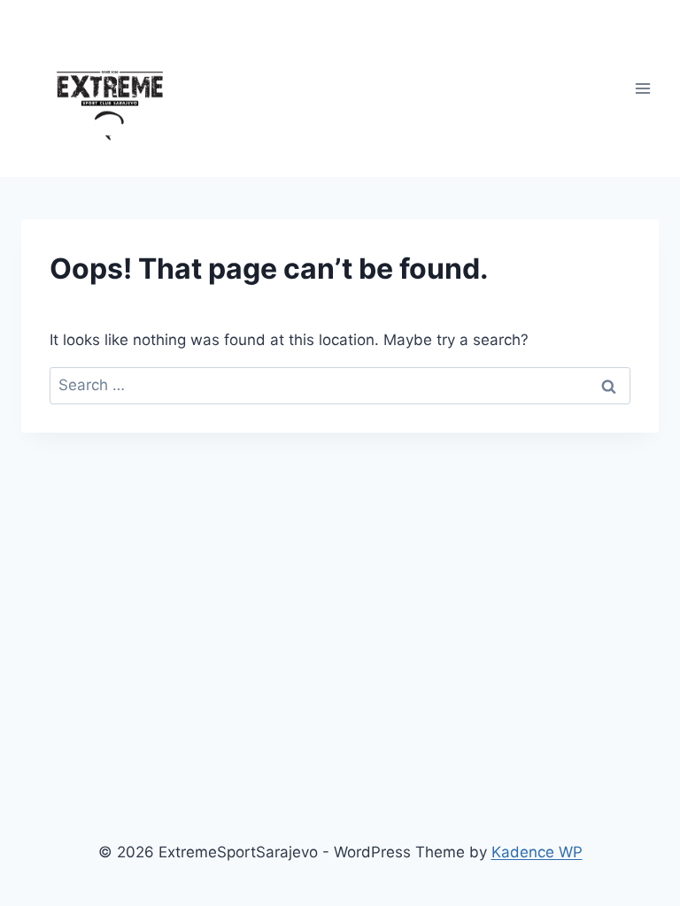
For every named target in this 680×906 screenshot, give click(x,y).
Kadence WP (537, 852)
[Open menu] (642, 88)
